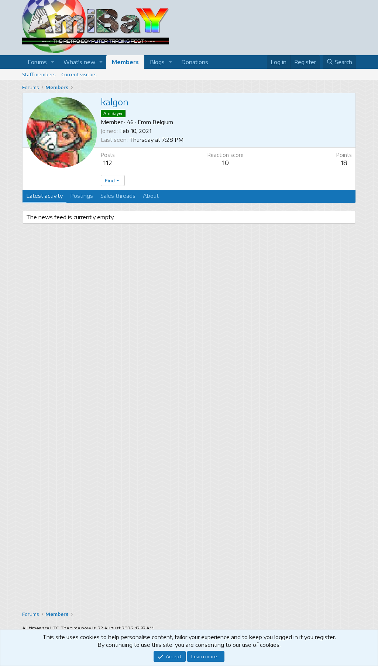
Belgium (162, 122)
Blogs (157, 62)
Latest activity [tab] (44, 195)
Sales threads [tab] (117, 195)
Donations (194, 62)
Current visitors (78, 74)
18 (344, 162)
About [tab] (151, 195)
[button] (53, 62)
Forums (37, 62)
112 (107, 162)
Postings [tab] (81, 195)
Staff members (38, 74)
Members (125, 62)
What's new (79, 62)
